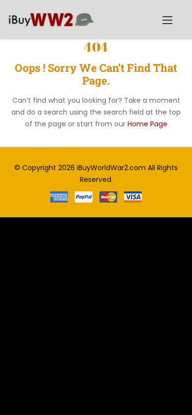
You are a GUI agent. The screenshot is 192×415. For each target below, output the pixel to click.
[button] (167, 20)
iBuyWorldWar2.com (111, 168)
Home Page (147, 124)
